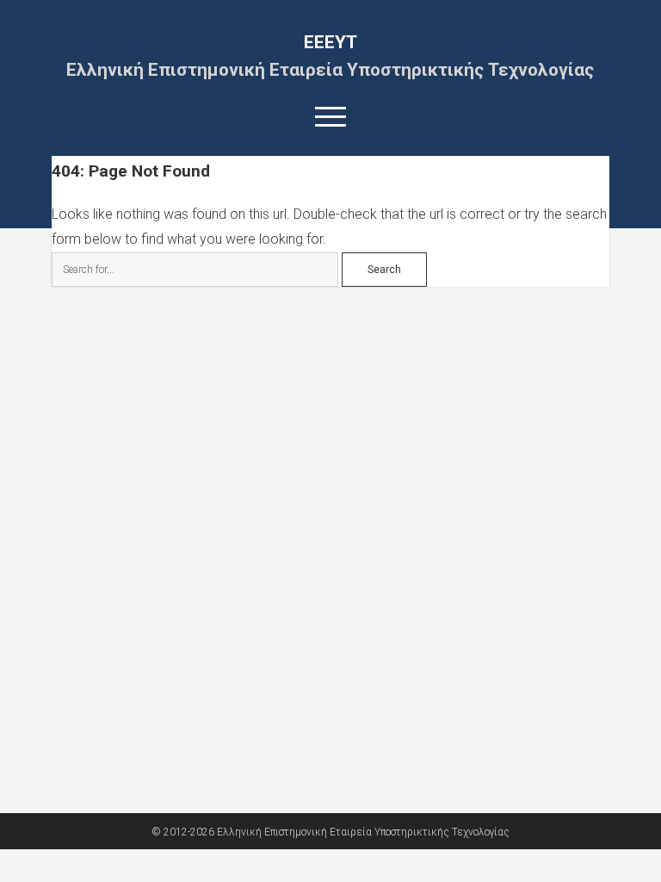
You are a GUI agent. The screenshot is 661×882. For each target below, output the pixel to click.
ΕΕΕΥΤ (330, 42)
